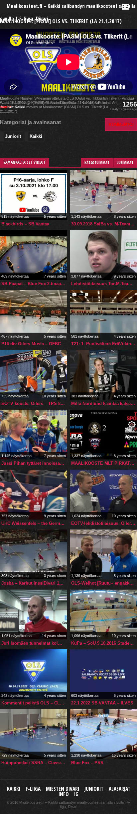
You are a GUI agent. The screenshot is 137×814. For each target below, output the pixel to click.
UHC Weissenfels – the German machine (34, 523)
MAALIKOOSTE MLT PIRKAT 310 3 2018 (104, 463)
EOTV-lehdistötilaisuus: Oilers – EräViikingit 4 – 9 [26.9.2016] (104, 523)
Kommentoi (121, 124)
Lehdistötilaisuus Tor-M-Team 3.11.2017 (104, 283)
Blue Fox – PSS (87, 762)
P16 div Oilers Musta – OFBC (31, 343)
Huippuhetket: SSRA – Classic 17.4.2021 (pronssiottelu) (34, 762)
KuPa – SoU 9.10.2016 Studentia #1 (104, 643)
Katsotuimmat (96, 162)
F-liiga (33, 788)
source (5, 107)
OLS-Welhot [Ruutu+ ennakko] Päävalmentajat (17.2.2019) (104, 583)
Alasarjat (119, 788)
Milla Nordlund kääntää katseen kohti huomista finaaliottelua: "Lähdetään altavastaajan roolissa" (104, 403)
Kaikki (20, 107)
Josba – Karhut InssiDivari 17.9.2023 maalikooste (34, 583)
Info (64, 794)
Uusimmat (125, 162)
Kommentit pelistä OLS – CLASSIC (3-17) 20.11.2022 (34, 702)
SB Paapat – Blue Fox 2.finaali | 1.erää (34, 283)
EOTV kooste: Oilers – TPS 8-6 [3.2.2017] (34, 403)
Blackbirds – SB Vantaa (25, 223)
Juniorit (13, 136)
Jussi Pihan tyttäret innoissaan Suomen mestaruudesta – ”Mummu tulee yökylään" (34, 463)
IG (76, 794)
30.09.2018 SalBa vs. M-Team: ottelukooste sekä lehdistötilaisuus (104, 223)
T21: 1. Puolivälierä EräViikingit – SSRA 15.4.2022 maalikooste (104, 343)
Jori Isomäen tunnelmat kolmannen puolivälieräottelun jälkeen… (34, 643)
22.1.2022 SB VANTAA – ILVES (102, 702)
